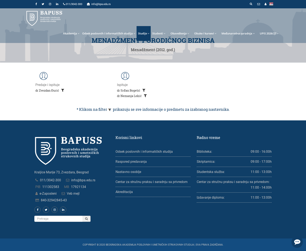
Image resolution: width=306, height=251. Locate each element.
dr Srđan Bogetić (129, 90)
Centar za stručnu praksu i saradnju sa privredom (152, 182)
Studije (142, 33)
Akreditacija (124, 192)
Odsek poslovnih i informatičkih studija (107, 33)
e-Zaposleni (48, 194)
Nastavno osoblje (128, 172)
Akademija (70, 33)
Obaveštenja (178, 33)
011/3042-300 (50, 180)
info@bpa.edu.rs (83, 180)
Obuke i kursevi (204, 33)
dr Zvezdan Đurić (47, 90)
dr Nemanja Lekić (129, 96)
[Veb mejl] (258, 4)
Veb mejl (73, 194)
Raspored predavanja (131, 162)
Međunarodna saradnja (236, 33)
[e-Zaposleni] (265, 4)
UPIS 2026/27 (268, 33)
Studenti (157, 33)
